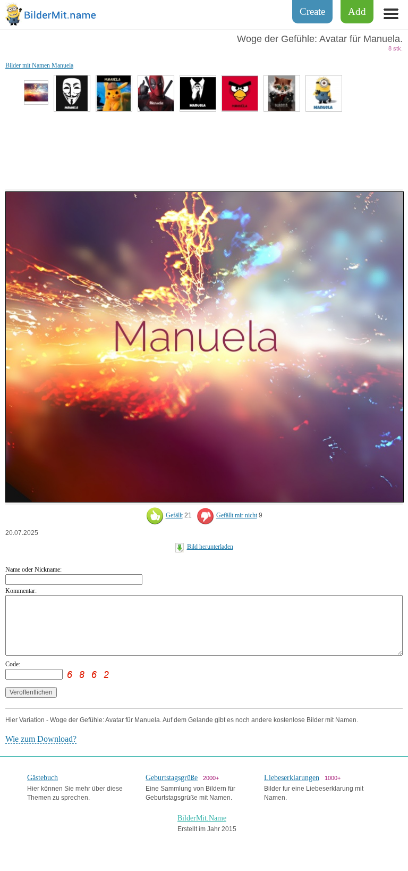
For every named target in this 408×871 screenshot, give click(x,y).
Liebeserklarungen (291, 778)
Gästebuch (42, 778)
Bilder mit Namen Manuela (39, 65)
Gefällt (174, 515)
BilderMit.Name (201, 818)
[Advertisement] (204, 148)
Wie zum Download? (40, 738)
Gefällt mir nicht (236, 515)
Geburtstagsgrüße (172, 778)
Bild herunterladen (210, 546)
